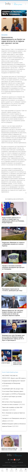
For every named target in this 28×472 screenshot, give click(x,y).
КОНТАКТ (14, 462)
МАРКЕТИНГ (7, 462)
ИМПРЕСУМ (20, 462)
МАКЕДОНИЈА (4, 35)
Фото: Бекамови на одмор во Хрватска (13, 413)
